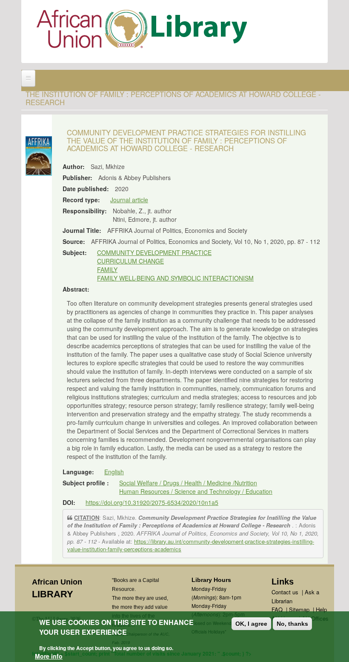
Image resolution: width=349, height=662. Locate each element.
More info (49, 656)
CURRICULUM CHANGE (130, 261)
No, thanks (292, 623)
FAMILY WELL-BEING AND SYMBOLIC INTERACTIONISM (175, 278)
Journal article (129, 199)
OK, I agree (251, 623)
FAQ (277, 609)
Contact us (285, 592)
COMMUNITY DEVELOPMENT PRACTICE (154, 252)
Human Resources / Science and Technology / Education (195, 491)
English (114, 471)
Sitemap (299, 609)
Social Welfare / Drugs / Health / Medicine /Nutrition (188, 483)
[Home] (143, 31)
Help (321, 609)
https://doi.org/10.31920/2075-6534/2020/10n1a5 (152, 502)
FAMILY (107, 269)
